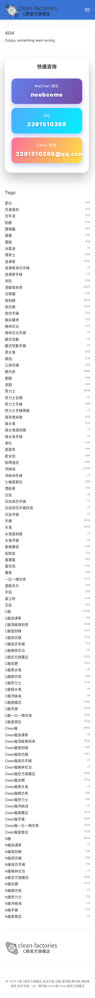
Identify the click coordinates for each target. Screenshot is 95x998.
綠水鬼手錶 (14, 437)
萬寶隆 (10, 560)
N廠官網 (11, 884)
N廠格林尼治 (15, 871)
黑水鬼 (10, 352)
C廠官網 (11, 664)
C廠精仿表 (13, 677)
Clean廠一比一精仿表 (22, 826)
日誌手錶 (12, 514)
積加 (8, 359)
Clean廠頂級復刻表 (20, 741)
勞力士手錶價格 (17, 411)
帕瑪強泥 (12, 463)
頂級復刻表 (14, 287)
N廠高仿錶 (13, 858)
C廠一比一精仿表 (18, 715)
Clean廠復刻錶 (16, 748)
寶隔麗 (10, 229)
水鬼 (8, 527)
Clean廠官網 (15, 780)
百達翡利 (12, 210)
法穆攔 (10, 294)
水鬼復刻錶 (14, 534)
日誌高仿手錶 (15, 501)
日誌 (8, 495)
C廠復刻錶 (13, 631)
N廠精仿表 (13, 891)
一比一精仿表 (15, 579)
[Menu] (85, 10)
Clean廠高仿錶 (16, 754)
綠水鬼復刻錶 (15, 430)
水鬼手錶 (12, 540)
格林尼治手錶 (15, 333)
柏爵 (8, 223)
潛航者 (10, 488)
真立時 (10, 599)
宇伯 (8, 592)
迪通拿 (10, 262)
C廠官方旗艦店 (16, 657)
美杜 (8, 443)
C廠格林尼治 (15, 650)
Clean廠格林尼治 (18, 767)
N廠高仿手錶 (15, 864)
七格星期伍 (14, 482)
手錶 (8, 521)
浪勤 (8, 385)
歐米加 (10, 456)
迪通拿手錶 (14, 274)
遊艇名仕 (12, 586)
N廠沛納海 (13, 903)
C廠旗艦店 (13, 702)
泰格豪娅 (12, 547)
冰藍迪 (10, 249)
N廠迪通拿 (13, 845)
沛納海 (10, 469)
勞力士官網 (14, 398)
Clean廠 (11, 728)
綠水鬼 (10, 424)
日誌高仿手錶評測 (19, 508)
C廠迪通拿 (13, 618)
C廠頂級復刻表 (16, 625)
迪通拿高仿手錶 (17, 268)
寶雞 (8, 235)
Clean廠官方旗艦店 (20, 774)
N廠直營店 (13, 916)
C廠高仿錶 (13, 638)
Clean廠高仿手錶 (18, 761)
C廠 (8, 612)
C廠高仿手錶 (15, 644)
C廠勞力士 (13, 683)
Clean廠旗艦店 (16, 813)
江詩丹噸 (12, 365)
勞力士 (10, 391)
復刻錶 (10, 300)
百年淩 (10, 216)
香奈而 (10, 566)
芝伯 (8, 605)
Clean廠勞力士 (16, 800)
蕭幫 (8, 573)
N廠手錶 (11, 910)
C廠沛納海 (13, 696)
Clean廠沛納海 (16, 806)
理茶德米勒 (14, 417)
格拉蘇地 (12, 320)
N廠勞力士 (13, 897)
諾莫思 (10, 449)
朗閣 (8, 378)
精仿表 (10, 372)
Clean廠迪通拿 (16, 735)
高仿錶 (10, 307)
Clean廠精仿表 (16, 793)
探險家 (10, 553)
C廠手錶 (11, 709)
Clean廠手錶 (15, 819)
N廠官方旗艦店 (17, 878)
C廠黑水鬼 (13, 670)
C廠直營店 (13, 722)
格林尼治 (12, 326)
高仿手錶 (12, 313)
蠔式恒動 (12, 339)
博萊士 (10, 255)
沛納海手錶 (14, 476)
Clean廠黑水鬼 (16, 787)
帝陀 (8, 281)
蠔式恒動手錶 (15, 346)
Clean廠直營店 (16, 832)
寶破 (8, 242)
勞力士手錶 (14, 404)
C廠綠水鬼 (13, 689)
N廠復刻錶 (13, 852)
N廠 (8, 839)
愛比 (8, 203)
